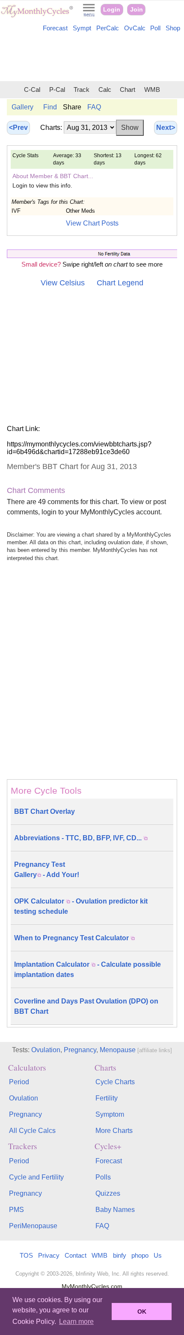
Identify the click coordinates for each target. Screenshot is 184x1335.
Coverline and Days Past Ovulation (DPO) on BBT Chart (86, 1006)
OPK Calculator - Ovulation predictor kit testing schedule (81, 906)
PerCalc (107, 28)
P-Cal (57, 89)
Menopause (118, 1049)
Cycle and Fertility (36, 1177)
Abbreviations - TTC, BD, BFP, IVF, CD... (78, 838)
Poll (155, 28)
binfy (119, 1255)
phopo (139, 1255)
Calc (104, 89)
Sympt (82, 28)
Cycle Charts (115, 1082)
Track (81, 89)
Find (50, 107)
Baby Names (115, 1209)
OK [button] (141, 1311)
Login (111, 9)
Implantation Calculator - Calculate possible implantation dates (87, 969)
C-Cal (32, 89)
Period (19, 1082)
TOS (26, 1255)
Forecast (55, 28)
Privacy (48, 1255)
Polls (103, 1177)
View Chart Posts (92, 223)
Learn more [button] (76, 1321)
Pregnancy (80, 1049)
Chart (127, 89)
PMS (16, 1209)
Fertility (106, 1098)
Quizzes (107, 1193)
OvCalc (134, 28)
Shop (173, 28)
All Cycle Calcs (32, 1130)
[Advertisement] (92, 58)
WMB (152, 89)
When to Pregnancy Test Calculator (72, 938)
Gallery (22, 107)
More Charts (114, 1130)
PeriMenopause (33, 1225)
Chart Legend (120, 283)
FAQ (94, 107)
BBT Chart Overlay (44, 811)
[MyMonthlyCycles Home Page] (37, 15)
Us (158, 1255)
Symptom (109, 1114)
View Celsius (63, 283)
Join (136, 9)
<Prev (18, 127)
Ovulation (45, 1049)
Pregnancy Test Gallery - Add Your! (46, 869)
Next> (165, 127)
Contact (75, 1255)
